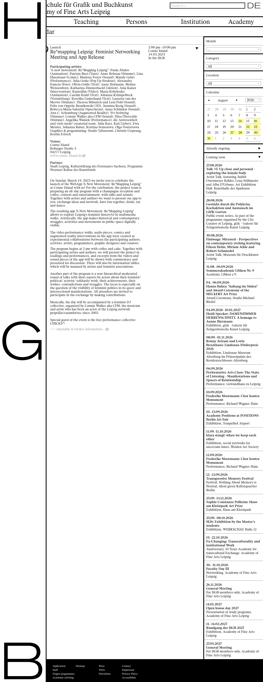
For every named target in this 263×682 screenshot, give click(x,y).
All (210, 66)
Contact (126, 666)
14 (240, 121)
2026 (250, 100)
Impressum (128, 669)
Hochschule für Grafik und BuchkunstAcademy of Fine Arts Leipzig (81, 8)
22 (247, 127)
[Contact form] (258, 13)
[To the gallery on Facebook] (253, 13)
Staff (55, 669)
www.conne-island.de (66, 156)
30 (256, 133)
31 (208, 138)
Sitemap (80, 666)
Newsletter (105, 673)
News (102, 669)
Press (101, 666)
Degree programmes (63, 673)
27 (232, 133)
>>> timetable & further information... (77, 329)
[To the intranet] (243, 13)
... (209, 49)
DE (254, 5)
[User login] (248, 13)
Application (59, 666)
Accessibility (129, 677)
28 (240, 133)
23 (255, 127)
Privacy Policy (130, 673)
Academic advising (63, 677)
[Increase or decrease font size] (238, 13)
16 (255, 121)
